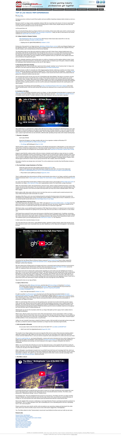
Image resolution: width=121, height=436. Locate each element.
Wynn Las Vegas (20, 92)
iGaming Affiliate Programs (88, 432)
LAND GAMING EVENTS (29, 9)
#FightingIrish (25, 38)
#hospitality (57, 287)
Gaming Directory (69, 432)
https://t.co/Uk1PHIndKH (25, 141)
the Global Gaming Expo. (52, 67)
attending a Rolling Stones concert (48, 46)
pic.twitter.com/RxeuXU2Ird (36, 40)
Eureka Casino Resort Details (23, 424)
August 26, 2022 (45, 172)
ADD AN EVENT (93, 9)
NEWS (101, 9)
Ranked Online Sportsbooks (23, 415)
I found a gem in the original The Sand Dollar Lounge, (42, 177)
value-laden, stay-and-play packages (25, 354)
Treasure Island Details (22, 420)
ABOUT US (92, 2)
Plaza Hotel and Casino (68, 181)
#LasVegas (67, 285)
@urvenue (44, 286)
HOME (18, 9)
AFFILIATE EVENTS (70, 9)
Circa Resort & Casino (31, 294)
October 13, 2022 (39, 291)
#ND (20, 38)
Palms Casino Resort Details (23, 425)
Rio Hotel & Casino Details (22, 419)
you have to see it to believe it (64, 295)
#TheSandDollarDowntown (49, 170)
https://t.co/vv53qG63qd (35, 38)
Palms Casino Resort (53, 260)
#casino (21, 287)
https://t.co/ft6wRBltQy (27, 170)
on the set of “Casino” (45, 217)
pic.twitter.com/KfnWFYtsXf (59, 326)
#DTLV (51, 167)
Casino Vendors (61, 432)
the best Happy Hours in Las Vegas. (45, 199)
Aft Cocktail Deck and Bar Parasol (65, 93)
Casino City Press (53, 432)
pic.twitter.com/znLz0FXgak (39, 141)
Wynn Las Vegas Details (22, 427)
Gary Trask (20, 15)
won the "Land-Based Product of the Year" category (54, 86)
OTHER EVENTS (82, 9)
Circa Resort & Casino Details (23, 421)
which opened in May (32, 183)
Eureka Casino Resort (50, 339)
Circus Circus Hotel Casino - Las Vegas (60, 203)
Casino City (46, 432)
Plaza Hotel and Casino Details (24, 423)
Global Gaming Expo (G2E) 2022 (24, 416)
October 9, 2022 (45, 42)
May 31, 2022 (39, 144)
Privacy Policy (74, 434)
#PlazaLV (35, 170)
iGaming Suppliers (78, 432)
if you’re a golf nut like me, (24, 338)
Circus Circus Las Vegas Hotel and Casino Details (28, 417)
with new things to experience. (44, 32)
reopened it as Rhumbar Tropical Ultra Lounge (62, 149)
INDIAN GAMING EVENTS (44, 9)
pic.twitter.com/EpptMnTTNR (26, 289)
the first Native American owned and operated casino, (33, 261)
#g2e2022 (46, 287)
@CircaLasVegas (52, 285)
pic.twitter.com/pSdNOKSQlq (63, 170)
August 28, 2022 (46, 329)
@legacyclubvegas (35, 285)
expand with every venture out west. (31, 33)
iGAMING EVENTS (58, 9)
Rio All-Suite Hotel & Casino (59, 267)
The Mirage (24, 144)
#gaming (51, 287)
